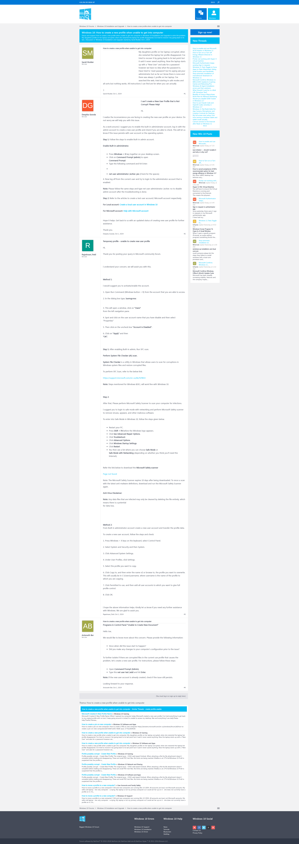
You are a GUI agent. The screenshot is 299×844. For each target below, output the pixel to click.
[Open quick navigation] (218, 26)
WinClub (196, 146)
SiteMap (166, 834)
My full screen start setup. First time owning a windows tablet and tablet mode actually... (205, 117)
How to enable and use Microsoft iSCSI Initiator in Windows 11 (204, 49)
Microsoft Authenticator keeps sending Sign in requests (203, 64)
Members (212, 18)
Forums (199, 18)
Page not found (110, 474)
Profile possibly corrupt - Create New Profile (99, 754)
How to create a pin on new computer (96, 724)
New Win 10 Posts (202, 133)
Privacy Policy (197, 833)
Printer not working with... (208, 180)
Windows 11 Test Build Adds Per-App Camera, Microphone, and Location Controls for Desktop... (204, 111)
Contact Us (197, 830)
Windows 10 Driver (141, 832)
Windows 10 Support (141, 827)
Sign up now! (205, 32)
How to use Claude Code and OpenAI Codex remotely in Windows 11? (203, 105)
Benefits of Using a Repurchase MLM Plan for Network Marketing (205, 95)
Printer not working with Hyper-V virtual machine (205, 60)
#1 (185, 94)
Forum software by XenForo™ (100, 841)
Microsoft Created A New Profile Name (97, 714)
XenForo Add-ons (127, 841)
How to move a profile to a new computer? (98, 785)
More (205, 126)
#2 (185, 234)
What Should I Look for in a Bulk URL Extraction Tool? (204, 91)
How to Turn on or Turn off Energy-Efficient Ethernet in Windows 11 (202, 54)
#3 (185, 614)
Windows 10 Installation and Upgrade (109, 40)
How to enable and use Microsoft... (207, 142)
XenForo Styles (141, 841)
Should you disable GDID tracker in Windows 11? (204, 99)
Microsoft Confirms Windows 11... (205, 263)
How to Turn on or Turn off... (207, 161)
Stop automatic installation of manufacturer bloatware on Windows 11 (203, 75)
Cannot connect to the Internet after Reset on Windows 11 (204, 122)
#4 (185, 688)
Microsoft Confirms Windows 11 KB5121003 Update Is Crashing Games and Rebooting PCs (204, 82)
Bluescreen (167, 832)
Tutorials (166, 829)
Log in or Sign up (87, 2)
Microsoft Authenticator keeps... (207, 199)
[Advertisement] (120, 64)
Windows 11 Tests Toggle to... (208, 221)
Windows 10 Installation (142, 829)
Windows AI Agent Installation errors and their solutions (203, 87)
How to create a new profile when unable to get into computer (106, 732)
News (165, 827)
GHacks (195, 225)
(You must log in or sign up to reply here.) (171, 696)
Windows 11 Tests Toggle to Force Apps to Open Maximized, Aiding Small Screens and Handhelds (205, 69)
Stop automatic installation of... (204, 241)
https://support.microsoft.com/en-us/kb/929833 (124, 378)
